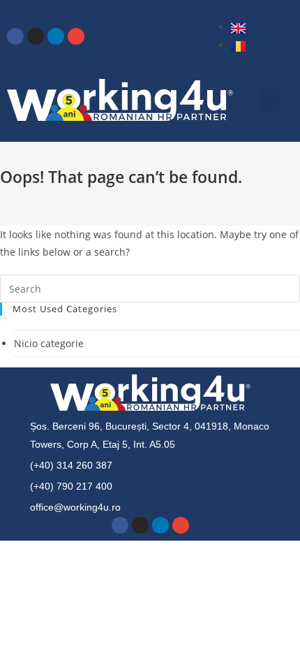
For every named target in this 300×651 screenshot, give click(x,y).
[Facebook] (15, 36)
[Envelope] (76, 36)
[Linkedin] (55, 36)
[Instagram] (35, 36)
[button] (270, 100)
